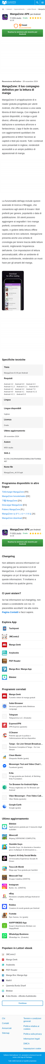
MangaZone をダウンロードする (16, 514)
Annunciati (7, 1028)
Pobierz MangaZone (11, 509)
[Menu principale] (42, 2)
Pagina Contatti (10, 612)
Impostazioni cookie (32, 1048)
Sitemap (5, 1033)
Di (15, 18)
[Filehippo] (9, 2)
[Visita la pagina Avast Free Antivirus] (22, 26)
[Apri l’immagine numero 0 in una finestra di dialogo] (13, 290)
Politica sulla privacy (33, 1034)
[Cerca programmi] (37, 2)
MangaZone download (12, 518)
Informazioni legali (32, 1039)
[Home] (3, 9)
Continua (22, 1003)
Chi (3, 1018)
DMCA (27, 1044)
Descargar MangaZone (12, 505)
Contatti (5, 1023)
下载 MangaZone (9, 501)
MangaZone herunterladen (14, 496)
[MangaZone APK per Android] (5, 17)
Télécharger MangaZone (13, 492)
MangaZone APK (25, 14)
